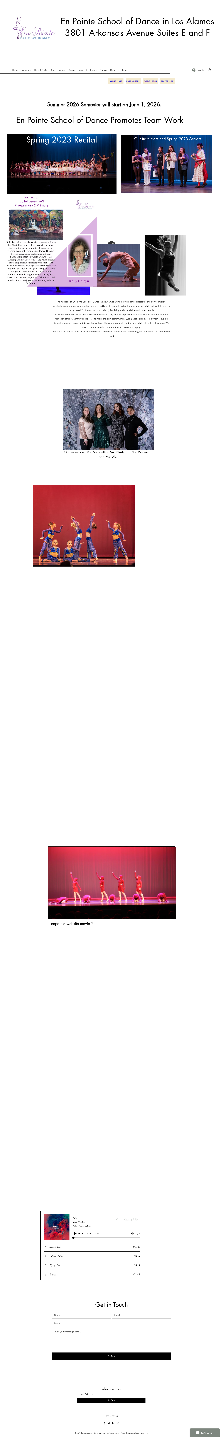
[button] (209, 70)
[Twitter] (108, 1423)
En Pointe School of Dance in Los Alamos (137, 21)
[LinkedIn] (113, 1423)
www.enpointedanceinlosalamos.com (101, 1433)
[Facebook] (104, 1423)
